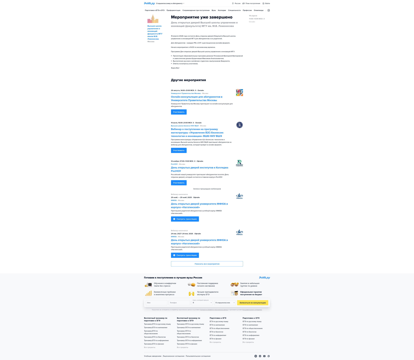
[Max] (268, 356)
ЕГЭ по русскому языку (219, 321)
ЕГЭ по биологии (216, 332)
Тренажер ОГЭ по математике (189, 327)
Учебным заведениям (152, 356)
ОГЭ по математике (250, 325)
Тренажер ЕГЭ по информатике (156, 340)
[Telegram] (260, 356)
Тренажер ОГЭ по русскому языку (190, 324)
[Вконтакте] (255, 356)
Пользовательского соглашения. (252, 309)
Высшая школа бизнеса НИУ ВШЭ (185, 126)
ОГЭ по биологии (249, 332)
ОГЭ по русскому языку (252, 321)
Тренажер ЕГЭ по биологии (155, 337)
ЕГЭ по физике (215, 339)
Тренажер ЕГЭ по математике (155, 327)
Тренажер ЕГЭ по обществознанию (151, 332)
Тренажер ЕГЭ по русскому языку (157, 324)
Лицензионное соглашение (173, 356)
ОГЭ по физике (249, 339)
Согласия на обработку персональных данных (214, 309)
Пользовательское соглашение (198, 356)
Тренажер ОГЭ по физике (187, 344)
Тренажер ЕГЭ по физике (154, 344)
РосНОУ (174, 164)
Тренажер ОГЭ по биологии (188, 337)
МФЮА (174, 200)
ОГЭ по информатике (251, 335)
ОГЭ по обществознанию (253, 328)
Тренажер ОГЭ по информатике (189, 340)
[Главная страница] (149, 3)
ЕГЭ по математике (217, 325)
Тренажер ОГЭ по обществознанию (184, 332)
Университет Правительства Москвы (186, 93)
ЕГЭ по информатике (218, 335)
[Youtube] (264, 356)
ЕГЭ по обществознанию (219, 328)
